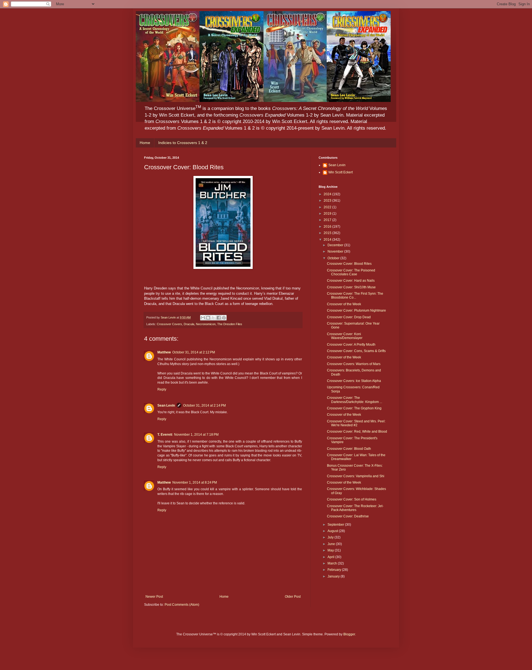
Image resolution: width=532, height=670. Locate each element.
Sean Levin (166, 405)
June (332, 544)
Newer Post (154, 597)
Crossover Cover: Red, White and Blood (357, 431)
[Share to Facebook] (218, 317)
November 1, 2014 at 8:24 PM (194, 482)
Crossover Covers (169, 324)
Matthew (164, 352)
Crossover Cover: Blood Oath (349, 449)
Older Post (293, 597)
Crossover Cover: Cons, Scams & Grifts (356, 351)
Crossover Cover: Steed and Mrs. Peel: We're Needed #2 (356, 423)
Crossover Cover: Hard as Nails (351, 281)
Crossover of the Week (344, 304)
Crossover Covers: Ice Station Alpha (354, 381)
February (335, 570)
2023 (328, 200)
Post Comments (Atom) (182, 605)
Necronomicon (206, 324)
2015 (328, 233)
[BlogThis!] (208, 317)
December (336, 245)
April (331, 557)
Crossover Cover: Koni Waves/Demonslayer (344, 336)
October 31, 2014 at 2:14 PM (204, 405)
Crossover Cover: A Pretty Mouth (351, 344)
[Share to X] (213, 317)
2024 (328, 194)
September (336, 525)
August (333, 531)
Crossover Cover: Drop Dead (349, 317)
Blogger (349, 634)
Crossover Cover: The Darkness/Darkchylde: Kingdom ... (354, 400)
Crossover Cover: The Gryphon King (354, 408)
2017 (328, 220)
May (331, 550)
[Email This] (203, 317)
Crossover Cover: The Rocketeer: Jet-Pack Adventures (355, 508)
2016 (328, 227)
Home (145, 142)
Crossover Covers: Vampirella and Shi (355, 476)
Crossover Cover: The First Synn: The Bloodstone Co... (355, 295)
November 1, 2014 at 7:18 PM (196, 435)
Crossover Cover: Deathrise (348, 516)
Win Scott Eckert (340, 172)
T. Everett (164, 435)
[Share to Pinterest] (224, 317)
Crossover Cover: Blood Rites (349, 264)
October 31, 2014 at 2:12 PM (193, 352)
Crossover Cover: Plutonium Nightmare (356, 310)
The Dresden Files (229, 324)
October (334, 258)
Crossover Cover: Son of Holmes (351, 499)
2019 (328, 213)
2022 (328, 207)
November (336, 251)
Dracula (189, 324)
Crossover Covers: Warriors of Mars (353, 364)
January (334, 576)
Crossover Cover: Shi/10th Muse (351, 287)
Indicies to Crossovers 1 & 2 (182, 142)
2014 (328, 240)
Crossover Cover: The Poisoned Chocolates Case (351, 272)
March (333, 563)
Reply (161, 389)
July (331, 537)
